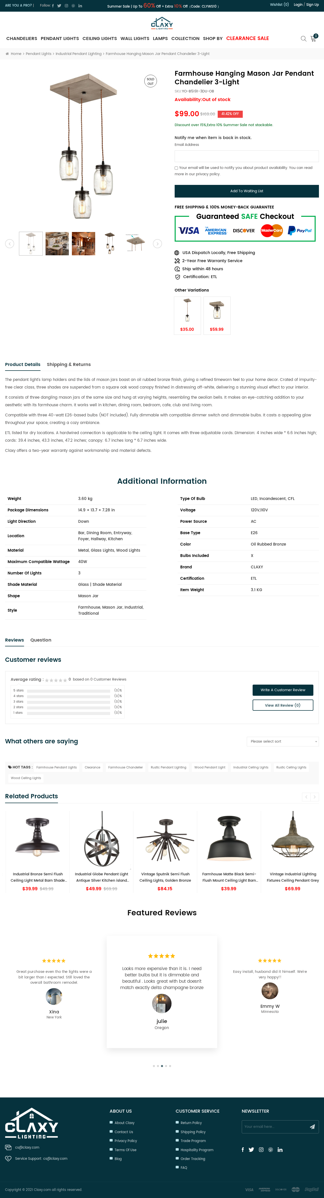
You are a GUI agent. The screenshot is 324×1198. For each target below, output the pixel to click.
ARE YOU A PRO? (18, 5)
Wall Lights (134, 38)
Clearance (92, 767)
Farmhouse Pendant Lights (56, 767)
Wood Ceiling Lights (26, 778)
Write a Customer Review (283, 690)
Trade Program (193, 1141)
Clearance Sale (247, 38)
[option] (83, 148)
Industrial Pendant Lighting (79, 54)
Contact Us (124, 1132)
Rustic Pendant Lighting (168, 767)
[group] (34, 852)
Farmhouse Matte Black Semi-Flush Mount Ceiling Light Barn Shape (226, 877)
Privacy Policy (126, 1141)
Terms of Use (125, 1150)
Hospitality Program (197, 1150)
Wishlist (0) (279, 5)
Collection (185, 38)
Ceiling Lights (100, 38)
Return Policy (191, 1123)
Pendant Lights (60, 38)
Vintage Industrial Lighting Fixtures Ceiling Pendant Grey (290, 877)
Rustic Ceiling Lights (291, 767)
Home (16, 54)
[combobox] (283, 741)
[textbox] (283, 741)
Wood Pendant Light (209, 767)
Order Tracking (193, 1159)
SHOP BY (213, 38)
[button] (314, 797)
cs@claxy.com (27, 1147)
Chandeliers (21, 38)
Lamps (160, 38)
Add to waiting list (246, 191)
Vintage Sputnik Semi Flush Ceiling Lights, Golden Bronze (162, 877)
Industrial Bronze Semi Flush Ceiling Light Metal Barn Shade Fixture (34, 877)
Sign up (312, 5)
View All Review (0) (283, 705)
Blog (118, 1159)
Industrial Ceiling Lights (250, 767)
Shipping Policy (193, 1132)
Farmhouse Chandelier (125, 767)
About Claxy (124, 1123)
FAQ (184, 1168)
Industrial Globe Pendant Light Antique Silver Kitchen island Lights (98, 877)
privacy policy (208, 174)
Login (298, 5)
